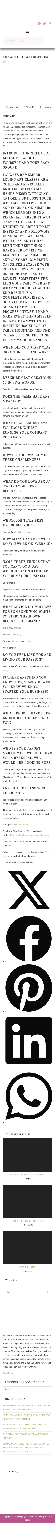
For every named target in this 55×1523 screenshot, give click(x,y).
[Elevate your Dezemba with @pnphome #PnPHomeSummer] (27, 1494)
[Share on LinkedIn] (28, 1067)
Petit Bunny (27, 1267)
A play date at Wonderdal (27, 1174)
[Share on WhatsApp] (28, 1122)
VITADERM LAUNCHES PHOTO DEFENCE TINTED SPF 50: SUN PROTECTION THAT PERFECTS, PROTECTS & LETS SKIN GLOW (26, 1448)
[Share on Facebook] (28, 961)
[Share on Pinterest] (28, 1011)
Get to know (45, 107)
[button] (27, 32)
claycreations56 (20, 824)
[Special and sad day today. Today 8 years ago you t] (8, 1483)
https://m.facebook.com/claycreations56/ (29, 835)
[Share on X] (28, 913)
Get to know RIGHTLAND (27, 1221)
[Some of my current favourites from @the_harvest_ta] (27, 1505)
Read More (8, 1373)
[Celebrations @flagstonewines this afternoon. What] (27, 1483)
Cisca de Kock (12, 107)
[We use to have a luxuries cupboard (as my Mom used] (46, 1494)
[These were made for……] (8, 1505)
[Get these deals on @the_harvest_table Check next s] (46, 1483)
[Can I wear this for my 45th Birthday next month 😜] (8, 1494)
